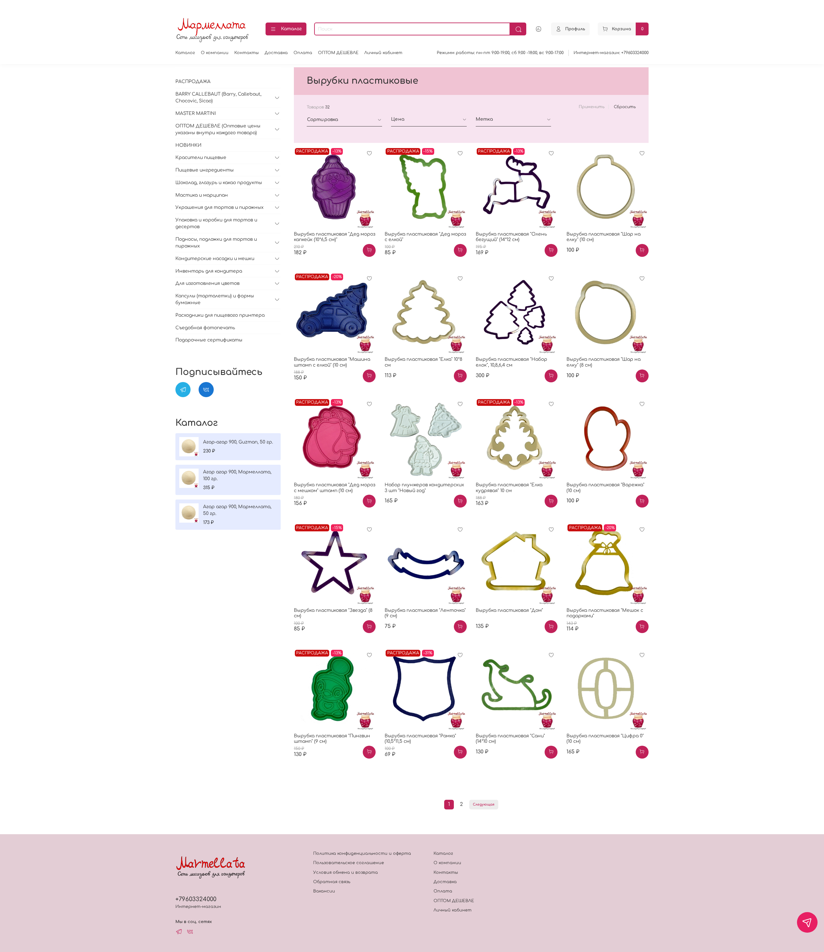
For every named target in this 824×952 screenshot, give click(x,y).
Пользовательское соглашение (348, 863)
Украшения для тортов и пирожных (219, 207)
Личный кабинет (383, 53)
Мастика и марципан (201, 195)
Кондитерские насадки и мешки (214, 258)
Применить (591, 107)
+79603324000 (195, 899)
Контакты (246, 53)
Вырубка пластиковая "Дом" (509, 610)
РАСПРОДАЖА (193, 81)
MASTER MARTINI (195, 113)
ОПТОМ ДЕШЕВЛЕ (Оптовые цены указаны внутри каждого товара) (217, 129)
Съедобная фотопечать (205, 327)
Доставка (276, 53)
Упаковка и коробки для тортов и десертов (216, 223)
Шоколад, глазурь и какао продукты (218, 182)
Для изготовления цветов (207, 283)
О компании (215, 53)
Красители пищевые (200, 157)
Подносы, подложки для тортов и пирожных (216, 242)
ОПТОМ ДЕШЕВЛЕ (338, 53)
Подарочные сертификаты (208, 340)
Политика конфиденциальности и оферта (362, 853)
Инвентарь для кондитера (208, 271)
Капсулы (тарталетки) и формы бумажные (214, 299)
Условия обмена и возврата (345, 872)
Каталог (291, 28)
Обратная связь (331, 882)
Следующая (483, 804)
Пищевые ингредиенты (204, 170)
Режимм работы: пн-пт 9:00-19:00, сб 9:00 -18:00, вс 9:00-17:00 (500, 53)
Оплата (303, 53)
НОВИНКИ (188, 145)
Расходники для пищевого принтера (220, 315)
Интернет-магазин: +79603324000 (611, 53)
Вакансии (324, 891)
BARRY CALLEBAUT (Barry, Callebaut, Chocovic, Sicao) (218, 97)
